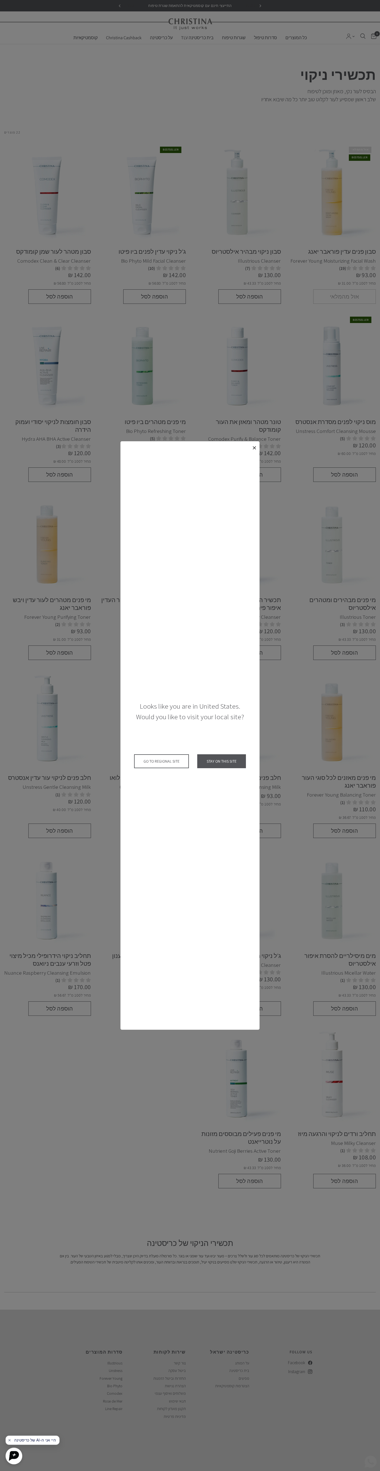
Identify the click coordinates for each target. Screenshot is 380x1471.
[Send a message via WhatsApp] (370, 1461)
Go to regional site (161, 761)
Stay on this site (221, 761)
